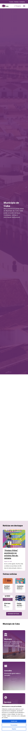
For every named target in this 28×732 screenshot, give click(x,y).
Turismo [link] (11, 2)
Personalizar (14, 725)
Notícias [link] (16, 2)
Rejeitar (14, 729)
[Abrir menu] (24, 6)
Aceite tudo (14, 721)
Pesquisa (18, 6)
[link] (5, 6)
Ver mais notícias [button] (13, 613)
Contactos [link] (22, 2)
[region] (14, 718)
